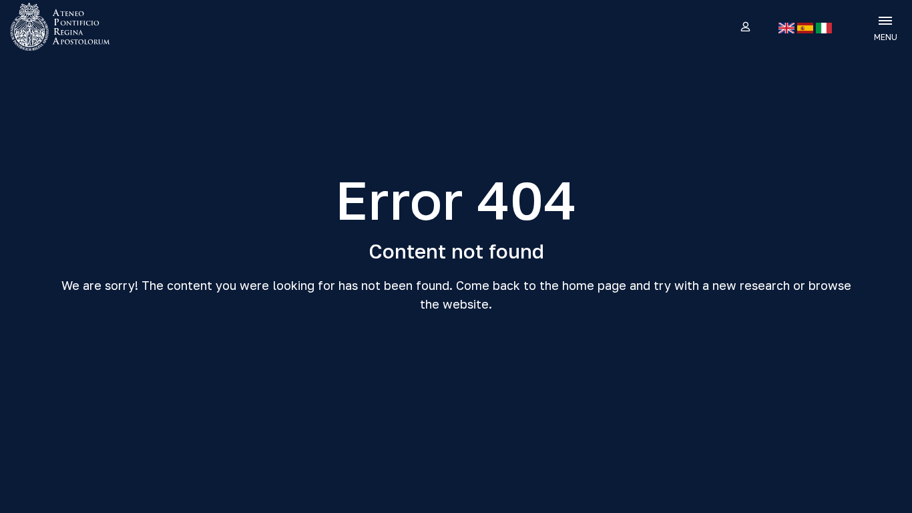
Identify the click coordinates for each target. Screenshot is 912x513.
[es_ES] (805, 28)
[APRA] (115, 26)
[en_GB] (786, 28)
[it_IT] (824, 28)
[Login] (745, 27)
